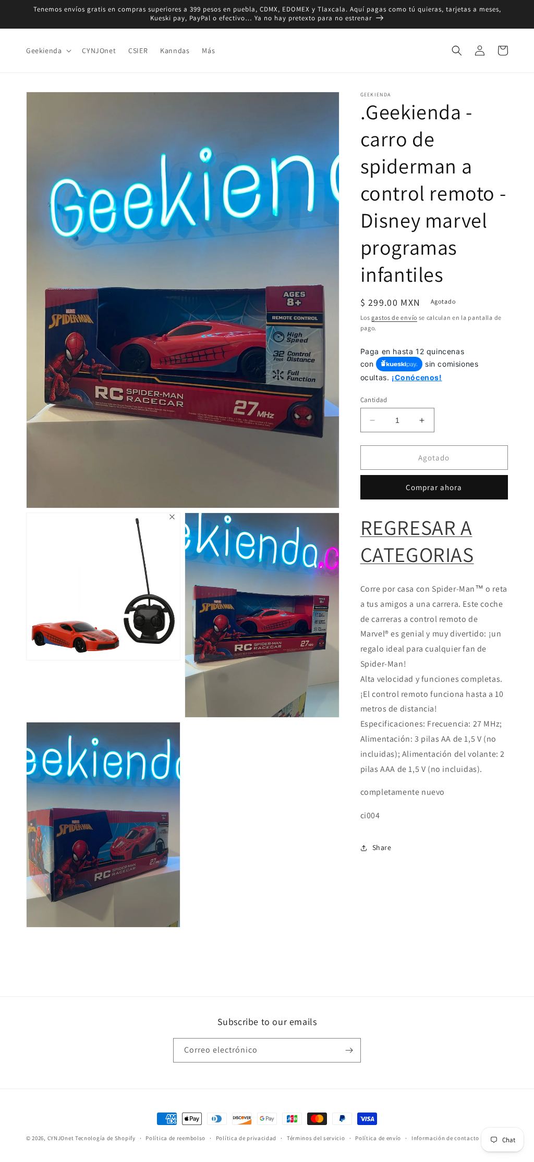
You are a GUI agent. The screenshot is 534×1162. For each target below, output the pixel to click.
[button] (48, 50)
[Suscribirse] (348, 1050)
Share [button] (382, 847)
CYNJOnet (60, 1138)
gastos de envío (394, 317)
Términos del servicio (316, 1138)
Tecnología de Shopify (105, 1138)
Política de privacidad (246, 1138)
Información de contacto (445, 1138)
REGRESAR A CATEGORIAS (417, 541)
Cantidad (373, 399)
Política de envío (378, 1138)
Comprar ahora (434, 487)
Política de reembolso (175, 1138)
